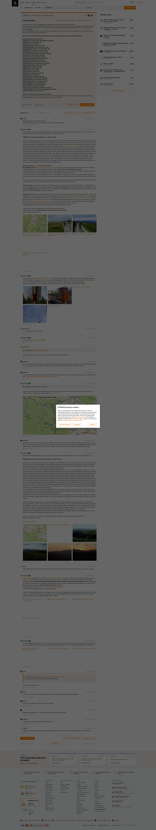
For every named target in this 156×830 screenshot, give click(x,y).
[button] (76, 418)
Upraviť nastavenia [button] (64, 424)
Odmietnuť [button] (77, 424)
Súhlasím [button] (93, 425)
